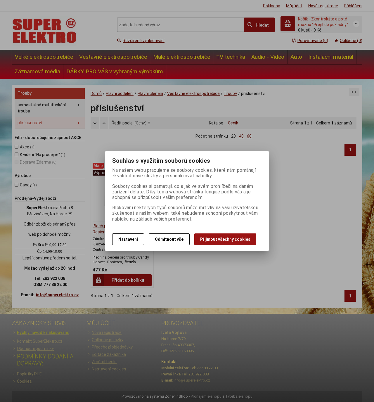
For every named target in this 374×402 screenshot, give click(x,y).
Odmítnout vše (169, 239)
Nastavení (128, 239)
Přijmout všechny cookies (225, 239)
